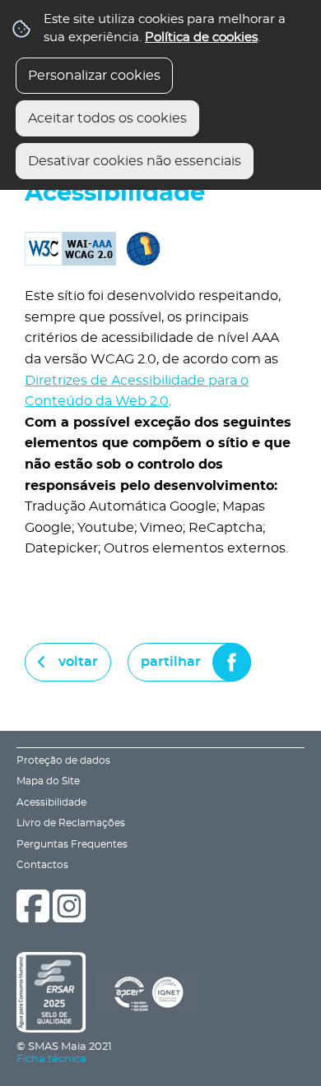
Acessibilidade (51, 802)
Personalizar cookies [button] (94, 75)
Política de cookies (201, 37)
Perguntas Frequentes (72, 844)
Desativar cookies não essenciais (134, 161)
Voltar (78, 661)
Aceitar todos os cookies (107, 118)
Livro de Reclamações (70, 823)
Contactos (42, 865)
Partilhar (171, 661)
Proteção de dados (63, 760)
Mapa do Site (48, 781)
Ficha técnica (51, 1059)
